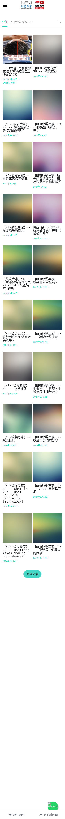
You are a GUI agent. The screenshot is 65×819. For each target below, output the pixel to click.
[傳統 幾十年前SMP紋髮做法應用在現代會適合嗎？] (47, 208)
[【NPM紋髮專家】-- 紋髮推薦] (17, 418)
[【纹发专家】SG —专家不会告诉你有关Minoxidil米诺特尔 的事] (17, 260)
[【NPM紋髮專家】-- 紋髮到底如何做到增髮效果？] (17, 315)
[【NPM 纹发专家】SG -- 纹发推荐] (47, 49)
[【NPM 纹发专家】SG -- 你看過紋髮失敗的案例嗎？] (17, 105)
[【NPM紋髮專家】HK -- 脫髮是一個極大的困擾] (47, 528)
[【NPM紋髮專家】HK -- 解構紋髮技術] (47, 315)
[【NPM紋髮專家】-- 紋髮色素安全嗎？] (47, 260)
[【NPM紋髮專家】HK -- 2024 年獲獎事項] (47, 467)
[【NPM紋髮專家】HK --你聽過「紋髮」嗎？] (47, 105)
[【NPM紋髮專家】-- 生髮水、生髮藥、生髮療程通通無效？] (47, 366)
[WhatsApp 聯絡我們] (53, 807)
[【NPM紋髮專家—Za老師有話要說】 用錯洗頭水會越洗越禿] (47, 157)
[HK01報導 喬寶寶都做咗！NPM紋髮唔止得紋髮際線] (17, 49)
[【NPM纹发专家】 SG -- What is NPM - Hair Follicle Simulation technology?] (17, 467)
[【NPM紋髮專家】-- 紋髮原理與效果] (17, 208)
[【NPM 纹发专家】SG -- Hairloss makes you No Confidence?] (17, 528)
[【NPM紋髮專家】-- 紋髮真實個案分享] (17, 157)
